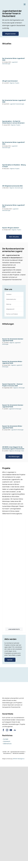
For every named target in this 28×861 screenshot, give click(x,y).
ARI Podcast (7, 597)
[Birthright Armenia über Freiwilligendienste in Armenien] (9, 568)
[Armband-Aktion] (19, 554)
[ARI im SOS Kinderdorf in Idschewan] (19, 537)
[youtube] (11, 730)
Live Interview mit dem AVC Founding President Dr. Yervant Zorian (8, 616)
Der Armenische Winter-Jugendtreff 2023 (13, 206)
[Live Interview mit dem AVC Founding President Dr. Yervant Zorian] (9, 606)
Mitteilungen (5, 344)
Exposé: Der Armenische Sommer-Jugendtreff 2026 (12, 339)
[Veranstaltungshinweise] (9, 554)
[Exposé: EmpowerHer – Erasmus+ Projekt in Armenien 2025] (14, 378)
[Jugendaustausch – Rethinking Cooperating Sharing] (9, 522)
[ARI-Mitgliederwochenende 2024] (14, 180)
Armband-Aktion (19, 559)
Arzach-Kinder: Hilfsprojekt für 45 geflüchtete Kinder (19, 614)
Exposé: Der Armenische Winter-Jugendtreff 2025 (12, 362)
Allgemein (12, 83)
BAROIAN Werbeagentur (19, 758)
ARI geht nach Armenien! (10, 81)
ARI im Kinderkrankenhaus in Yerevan (21, 527)
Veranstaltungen (6, 63)
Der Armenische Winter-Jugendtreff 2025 (13, 59)
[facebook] (3, 730)
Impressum (6, 741)
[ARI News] (19, 568)
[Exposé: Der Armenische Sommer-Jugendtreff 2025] (14, 397)
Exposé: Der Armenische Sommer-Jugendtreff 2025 (12, 406)
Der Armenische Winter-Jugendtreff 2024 (13, 143)
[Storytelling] (19, 580)
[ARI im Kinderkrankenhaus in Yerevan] (19, 522)
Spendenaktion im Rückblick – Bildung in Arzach (14, 165)
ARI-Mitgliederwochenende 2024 (12, 186)
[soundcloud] (14, 730)
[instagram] (7, 730)
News (22, 450)
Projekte (17, 83)
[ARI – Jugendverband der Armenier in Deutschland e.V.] (7, 2)
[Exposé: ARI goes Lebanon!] (14, 222)
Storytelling (19, 584)
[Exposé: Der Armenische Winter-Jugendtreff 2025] (14, 354)
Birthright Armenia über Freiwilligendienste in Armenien (11, 576)
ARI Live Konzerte (18, 597)
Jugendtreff (14, 62)
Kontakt (5, 739)
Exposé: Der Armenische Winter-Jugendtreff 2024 (12, 427)
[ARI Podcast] (9, 592)
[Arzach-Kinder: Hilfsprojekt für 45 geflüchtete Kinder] (19, 606)
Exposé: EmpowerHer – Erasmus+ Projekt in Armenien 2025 (12, 385)
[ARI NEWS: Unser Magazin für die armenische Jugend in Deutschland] (14, 438)
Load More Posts (14, 629)
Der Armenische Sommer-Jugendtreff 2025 (14, 101)
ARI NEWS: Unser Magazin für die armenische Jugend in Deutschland (13, 448)
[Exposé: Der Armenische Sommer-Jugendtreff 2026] (14, 334)
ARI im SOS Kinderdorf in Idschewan (19, 543)
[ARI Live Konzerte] (19, 592)
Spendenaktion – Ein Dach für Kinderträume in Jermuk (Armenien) (13, 122)
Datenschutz (7, 743)
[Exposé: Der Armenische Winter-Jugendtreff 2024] (14, 423)
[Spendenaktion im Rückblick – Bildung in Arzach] (14, 159)
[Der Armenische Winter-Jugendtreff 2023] (14, 199)
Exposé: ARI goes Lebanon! (10, 228)
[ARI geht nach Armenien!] (14, 74)
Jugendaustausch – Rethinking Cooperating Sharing (11, 529)
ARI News (18, 572)
